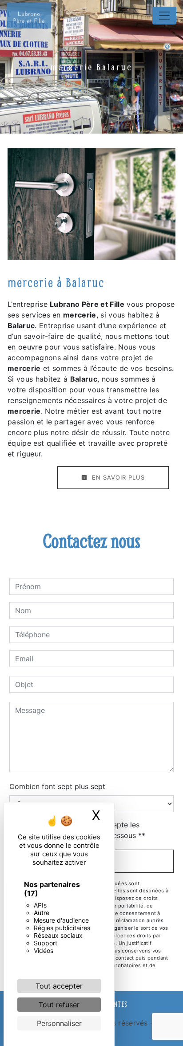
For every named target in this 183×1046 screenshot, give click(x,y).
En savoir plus (117, 477)
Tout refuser (59, 1004)
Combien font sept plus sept (57, 786)
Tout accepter (59, 985)
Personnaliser (59, 1023)
